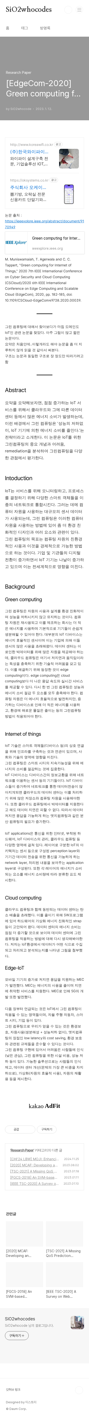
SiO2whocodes (29, 9)
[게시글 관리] (30, 1129)
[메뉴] (79, 9)
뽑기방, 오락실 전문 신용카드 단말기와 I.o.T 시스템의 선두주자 (29, 197)
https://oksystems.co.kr (29, 180)
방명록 (45, 28)
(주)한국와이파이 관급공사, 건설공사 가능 (29, 152)
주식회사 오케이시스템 (28, 187)
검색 (68, 10)
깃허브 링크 (13, 1389)
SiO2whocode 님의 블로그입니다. (29, 1326)
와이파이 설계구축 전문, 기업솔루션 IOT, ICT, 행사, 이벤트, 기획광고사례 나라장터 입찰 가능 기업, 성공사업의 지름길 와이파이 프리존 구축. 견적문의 (29, 161)
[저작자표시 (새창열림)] (59, 1129)
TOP (79, 1390)
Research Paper (22, 1150)
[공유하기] (24, 1129)
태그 (24, 28)
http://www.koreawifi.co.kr (31, 144)
